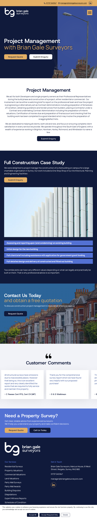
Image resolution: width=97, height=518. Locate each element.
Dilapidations (11, 494)
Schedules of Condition (15, 502)
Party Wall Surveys (13, 482)
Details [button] (65, 515)
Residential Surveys (14, 466)
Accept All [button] (32, 515)
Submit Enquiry (40, 56)
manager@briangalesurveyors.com (73, 3)
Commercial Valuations (15, 474)
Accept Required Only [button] (49, 515)
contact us (70, 305)
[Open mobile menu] (89, 12)
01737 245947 (51, 3)
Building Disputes (13, 490)
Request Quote (15, 56)
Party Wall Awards (13, 486)
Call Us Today (40, 430)
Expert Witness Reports (15, 498)
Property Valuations (14, 470)
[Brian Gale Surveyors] (16, 12)
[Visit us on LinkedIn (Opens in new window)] (90, 4)
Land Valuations (12, 478)
